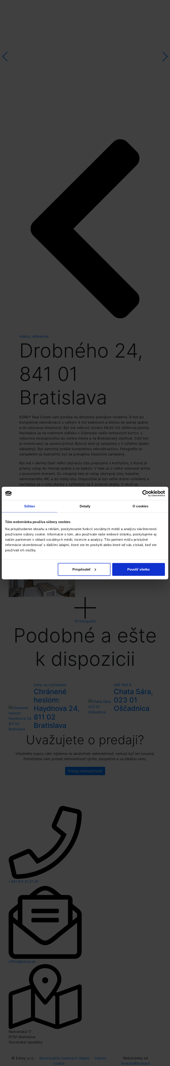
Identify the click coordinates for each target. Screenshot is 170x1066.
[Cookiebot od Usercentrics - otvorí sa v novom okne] (145, 493)
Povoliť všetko (138, 569)
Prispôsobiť (81, 569)
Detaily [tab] (85, 506)
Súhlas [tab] (29, 506)
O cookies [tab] (140, 506)
